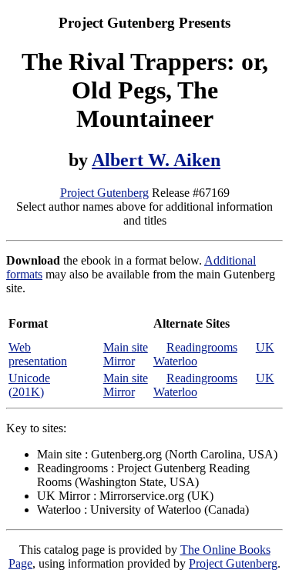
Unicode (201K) (29, 384)
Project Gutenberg (104, 192)
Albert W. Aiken (156, 160)
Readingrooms (201, 347)
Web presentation (37, 354)
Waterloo (175, 361)
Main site (125, 347)
